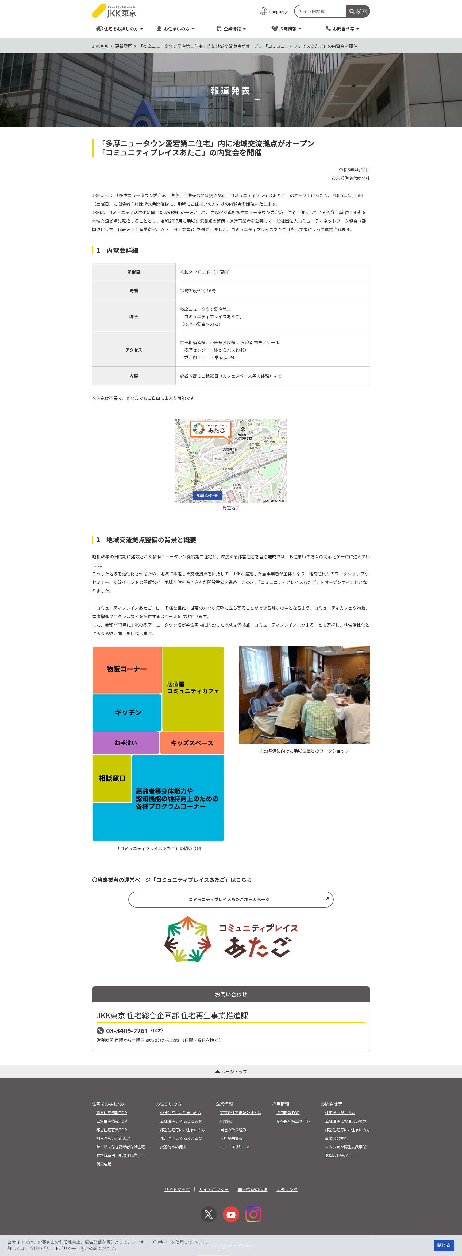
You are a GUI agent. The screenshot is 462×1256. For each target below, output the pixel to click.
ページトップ (234, 1071)
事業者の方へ (336, 1138)
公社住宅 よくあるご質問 (181, 1121)
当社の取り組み (233, 1129)
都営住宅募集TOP (111, 1129)
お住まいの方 (177, 28)
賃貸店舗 (103, 1164)
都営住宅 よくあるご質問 (181, 1138)
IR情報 (226, 1121)
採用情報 (288, 28)
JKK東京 (100, 46)
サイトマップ (177, 1189)
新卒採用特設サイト (293, 1121)
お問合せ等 (343, 28)
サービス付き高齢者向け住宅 (120, 1146)
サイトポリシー (61, 1248)
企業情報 (232, 28)
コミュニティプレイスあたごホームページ (229, 899)
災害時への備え (173, 1146)
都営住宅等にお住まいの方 (182, 1129)
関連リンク (287, 1189)
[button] (121, 1249)
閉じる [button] (443, 1245)
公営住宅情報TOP (111, 1121)
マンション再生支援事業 (345, 1146)
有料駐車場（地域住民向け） (120, 1155)
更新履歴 (123, 46)
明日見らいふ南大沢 (113, 1138)
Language (278, 11)
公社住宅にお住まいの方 (180, 1112)
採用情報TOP (288, 1112)
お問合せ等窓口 (338, 1155)
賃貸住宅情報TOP (111, 1112)
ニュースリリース (234, 1146)
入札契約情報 (231, 1138)
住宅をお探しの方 (121, 28)
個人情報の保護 (253, 1189)
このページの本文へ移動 (231, 0)
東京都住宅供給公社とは (240, 1112)
